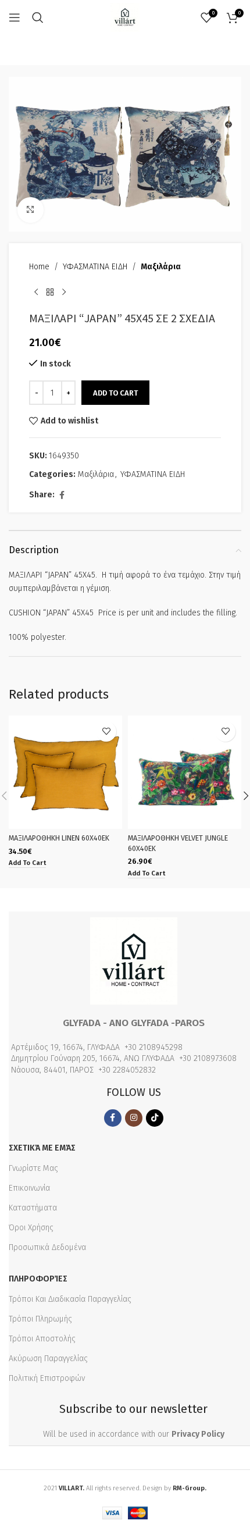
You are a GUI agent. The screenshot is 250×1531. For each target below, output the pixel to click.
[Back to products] (50, 293)
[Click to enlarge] (30, 210)
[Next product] (64, 293)
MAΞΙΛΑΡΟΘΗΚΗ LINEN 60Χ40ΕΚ (59, 838)
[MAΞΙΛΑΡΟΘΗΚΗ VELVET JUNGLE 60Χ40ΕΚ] (184, 772)
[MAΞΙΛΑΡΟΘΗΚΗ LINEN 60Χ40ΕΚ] (65, 772)
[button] (27, 863)
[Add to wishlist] (106, 731)
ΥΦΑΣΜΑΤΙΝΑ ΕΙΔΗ (95, 267)
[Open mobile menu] (14, 17)
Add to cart (115, 393)
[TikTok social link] (154, 1118)
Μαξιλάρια (161, 267)
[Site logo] (125, 17)
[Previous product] (36, 293)
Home (39, 267)
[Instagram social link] (133, 1118)
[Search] (37, 17)
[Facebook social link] (62, 495)
